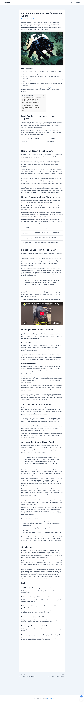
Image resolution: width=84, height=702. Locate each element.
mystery (49, 130)
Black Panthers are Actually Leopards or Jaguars (34, 97)
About (72, 2)
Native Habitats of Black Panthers (30, 99)
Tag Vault (6, 3)
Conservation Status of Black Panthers (31, 107)
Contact (78, 2)
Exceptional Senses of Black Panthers (31, 102)
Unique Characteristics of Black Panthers (32, 100)
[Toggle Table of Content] (43, 96)
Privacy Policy (50, 698)
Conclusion (25, 108)
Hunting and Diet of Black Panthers (31, 104)
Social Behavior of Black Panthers (30, 105)
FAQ (24, 110)
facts (51, 88)
